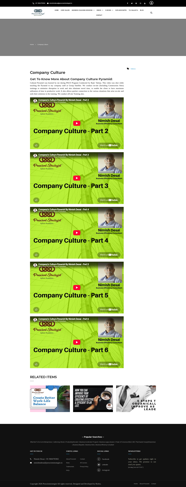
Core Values (65, 10)
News (68, 463)
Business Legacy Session (107, 442)
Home (57, 10)
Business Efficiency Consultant (105, 445)
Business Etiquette (78, 445)
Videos (99, 10)
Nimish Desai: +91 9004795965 (46, 459)
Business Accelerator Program (89, 442)
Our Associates (120, 10)
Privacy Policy (84, 466)
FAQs (67, 470)
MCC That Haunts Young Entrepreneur (144, 442)
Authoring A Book (59, 442)
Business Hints (90, 445)
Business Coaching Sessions (82, 10)
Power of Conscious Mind (123, 442)
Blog (142, 10)
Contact (99, 15)
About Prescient (71, 459)
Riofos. (98, 484)
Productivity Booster (72, 442)
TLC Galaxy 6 (133, 10)
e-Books (108, 10)
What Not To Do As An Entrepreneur (41, 442)
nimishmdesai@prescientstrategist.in (48, 463)
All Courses (83, 463)
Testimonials (70, 466)
